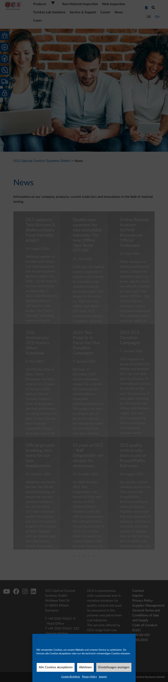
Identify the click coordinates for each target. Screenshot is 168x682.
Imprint (103, 676)
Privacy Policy (89, 676)
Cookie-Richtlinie (70, 676)
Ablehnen (85, 667)
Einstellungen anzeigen (113, 667)
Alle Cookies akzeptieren (56, 667)
